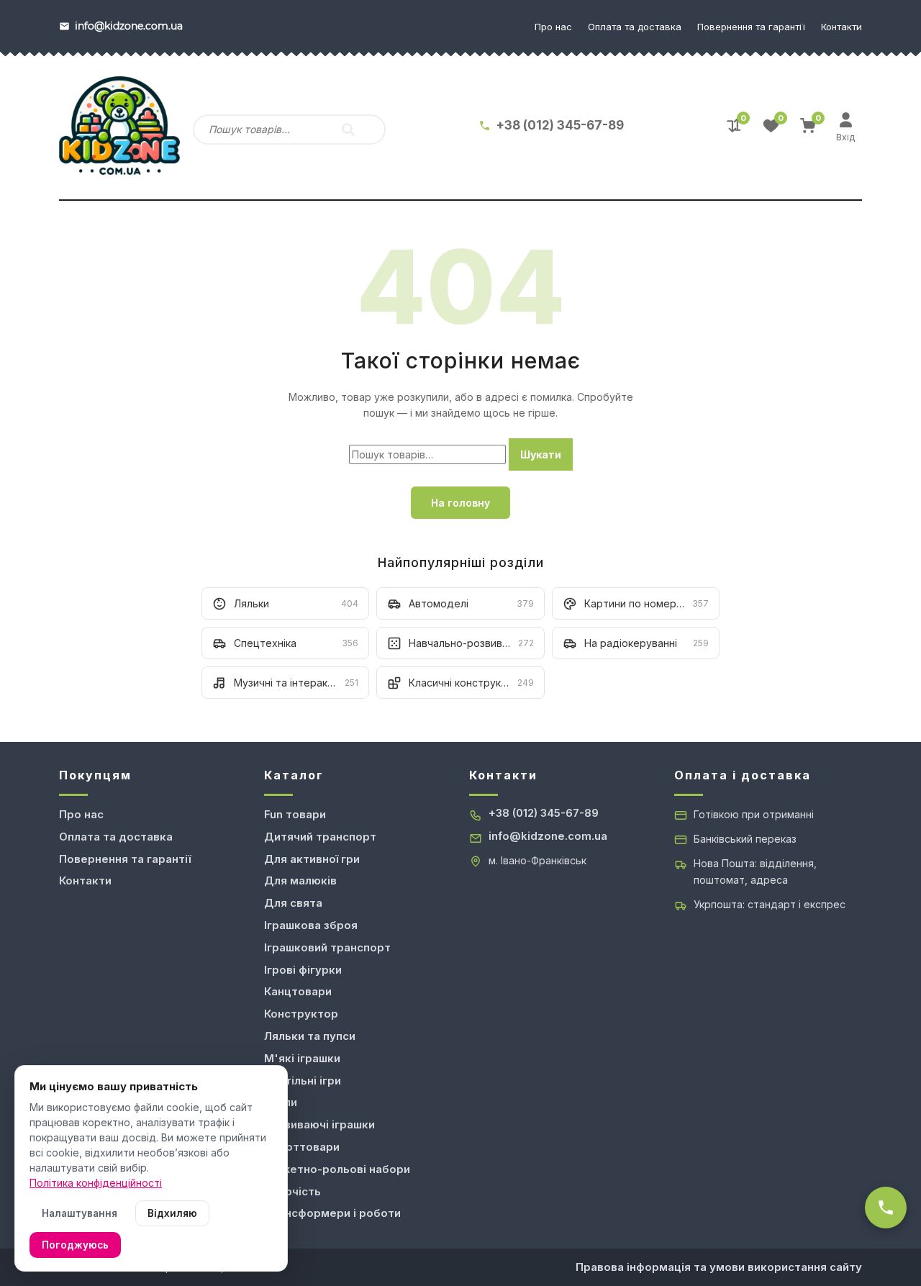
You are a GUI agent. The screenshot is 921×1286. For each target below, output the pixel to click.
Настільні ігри (302, 1080)
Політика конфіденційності (96, 1183)
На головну (460, 503)
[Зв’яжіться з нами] (886, 1207)
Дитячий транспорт (320, 836)
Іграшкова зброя (311, 925)
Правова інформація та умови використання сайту (719, 1267)
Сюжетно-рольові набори (337, 1169)
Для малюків (300, 880)
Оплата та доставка (634, 26)
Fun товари (295, 814)
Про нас (553, 26)
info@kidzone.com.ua (548, 836)
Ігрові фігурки (303, 970)
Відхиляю (172, 1213)
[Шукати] (348, 129)
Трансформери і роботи (332, 1213)
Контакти (841, 26)
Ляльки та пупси (309, 1036)
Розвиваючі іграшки (319, 1124)
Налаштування (79, 1213)
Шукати (540, 454)
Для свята (293, 903)
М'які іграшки (302, 1058)
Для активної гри (312, 859)
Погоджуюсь (75, 1245)
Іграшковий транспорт (327, 947)
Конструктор (301, 1013)
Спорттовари (302, 1147)
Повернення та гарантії (751, 26)
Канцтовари (298, 991)
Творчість (292, 1191)
